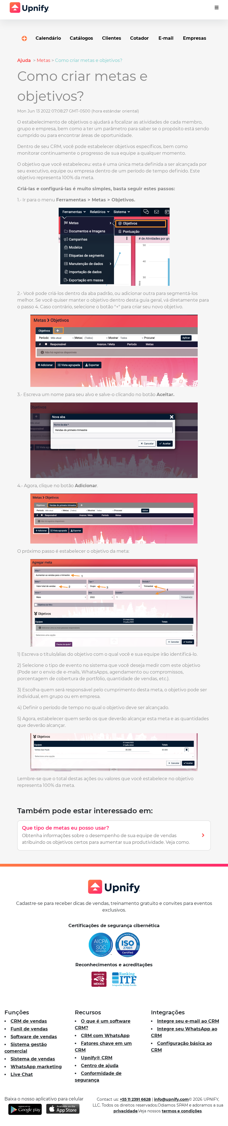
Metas (43, 60)
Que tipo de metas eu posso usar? (65, 828)
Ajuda (24, 60)
